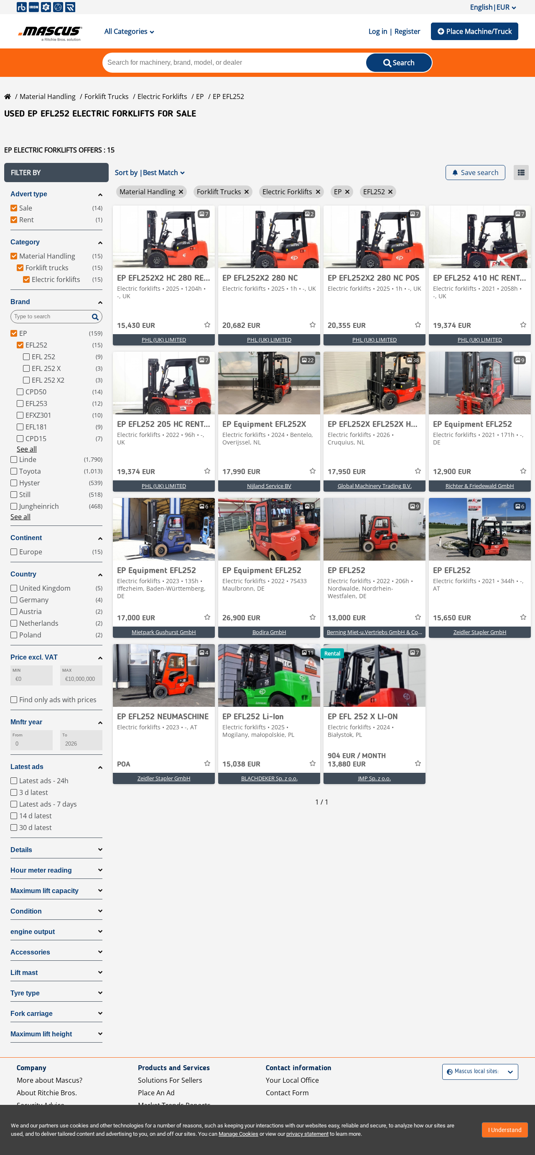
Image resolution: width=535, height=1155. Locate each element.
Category (25, 242)
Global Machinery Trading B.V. (375, 486)
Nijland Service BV (269, 486)
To (64, 735)
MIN (16, 670)
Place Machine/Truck (479, 31)
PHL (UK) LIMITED (164, 339)
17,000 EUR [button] (136, 618)
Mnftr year (26, 722)
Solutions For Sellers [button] (170, 1080)
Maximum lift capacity (44, 890)
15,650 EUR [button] (452, 618)
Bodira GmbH (269, 632)
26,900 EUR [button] (241, 618)
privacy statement (307, 1134)
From (18, 735)
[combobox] (448, 1071)
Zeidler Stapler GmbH (480, 632)
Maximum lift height (41, 1034)
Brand (20, 301)
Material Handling (48, 96)
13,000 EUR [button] (347, 618)
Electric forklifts (162, 96)
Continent (26, 537)
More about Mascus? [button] (49, 1080)
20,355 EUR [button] (347, 326)
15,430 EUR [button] (136, 326)
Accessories (30, 952)
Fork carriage (31, 1013)
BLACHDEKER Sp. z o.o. (269, 778)
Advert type (28, 194)
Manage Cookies (238, 1134)
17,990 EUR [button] (241, 472)
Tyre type (25, 993)
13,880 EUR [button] (357, 760)
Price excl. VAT (34, 657)
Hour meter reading (41, 870)
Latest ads (26, 766)
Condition (26, 911)
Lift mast (24, 972)
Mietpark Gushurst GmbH (164, 632)
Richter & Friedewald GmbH (480, 486)
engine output (32, 931)
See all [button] (27, 449)
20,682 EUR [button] (241, 326)
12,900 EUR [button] (452, 472)
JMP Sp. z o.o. (374, 778)
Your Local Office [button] (292, 1080)
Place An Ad (156, 1092)
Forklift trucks (106, 96)
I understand (505, 1130)
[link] (164, 237)
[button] (56, 172)
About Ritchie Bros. (47, 1092)
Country (23, 574)
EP (200, 96)
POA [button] (123, 764)
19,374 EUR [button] (452, 326)
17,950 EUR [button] (347, 472)
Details (21, 849)
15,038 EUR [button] (241, 764)
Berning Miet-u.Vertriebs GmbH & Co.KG (376, 632)
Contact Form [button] (287, 1092)
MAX (66, 670)
